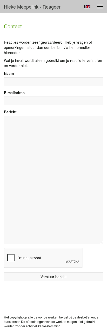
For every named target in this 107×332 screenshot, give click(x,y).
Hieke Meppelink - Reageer (32, 6)
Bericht (10, 111)
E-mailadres (14, 92)
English (87, 6)
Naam (9, 73)
